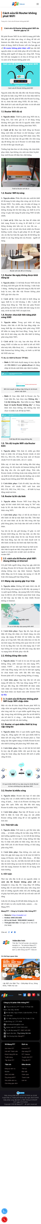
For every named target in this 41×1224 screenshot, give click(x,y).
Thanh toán (25, 1077)
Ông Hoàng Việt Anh (24, 1033)
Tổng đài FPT (26, 1060)
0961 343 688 (25, 1030)
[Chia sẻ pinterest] (14, 932)
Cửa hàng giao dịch (11, 1083)
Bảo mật (24, 1071)
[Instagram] (29, 994)
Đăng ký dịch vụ (10, 1068)
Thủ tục (24, 1068)
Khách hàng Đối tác (11, 1054)
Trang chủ (4, 21)
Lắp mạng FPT (26, 1051)
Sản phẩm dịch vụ (10, 1080)
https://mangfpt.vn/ (19, 915)
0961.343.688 (9, 1074)
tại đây (4, 695)
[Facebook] (24, 994)
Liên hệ (24, 1080)
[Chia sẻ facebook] (8, 932)
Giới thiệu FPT (9, 1048)
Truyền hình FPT (27, 1057)
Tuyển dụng (9, 1057)
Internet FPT (26, 1048)
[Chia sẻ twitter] (11, 932)
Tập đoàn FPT (9, 1060)
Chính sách (25, 1074)
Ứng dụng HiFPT (10, 1077)
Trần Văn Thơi (18, 941)
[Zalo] (20, 994)
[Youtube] (33, 994)
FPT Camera (26, 1054)
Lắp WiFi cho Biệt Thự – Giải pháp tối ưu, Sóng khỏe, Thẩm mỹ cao (20, 984)
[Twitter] (38, 994)
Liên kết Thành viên (11, 1051)
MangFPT (21, 1036)
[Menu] (37, 4)
